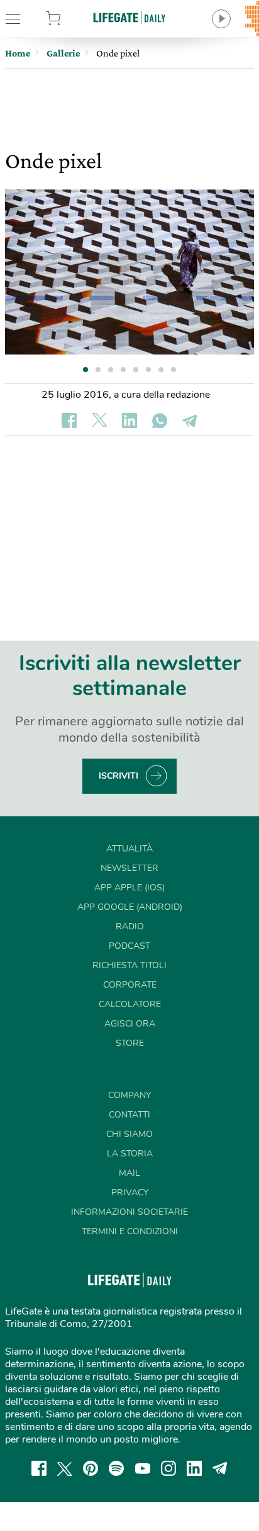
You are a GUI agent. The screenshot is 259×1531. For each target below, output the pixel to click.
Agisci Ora (129, 1024)
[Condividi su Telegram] (189, 420)
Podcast (129, 946)
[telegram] (220, 1468)
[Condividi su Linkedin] (129, 420)
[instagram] (168, 1468)
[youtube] (142, 1468)
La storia (130, 1154)
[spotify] (116, 1468)
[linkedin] (194, 1468)
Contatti (129, 1115)
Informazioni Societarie (129, 1212)
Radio (130, 926)
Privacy (129, 1192)
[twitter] (64, 1468)
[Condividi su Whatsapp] (159, 420)
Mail (129, 1173)
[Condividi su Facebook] (69, 420)
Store (71, 19)
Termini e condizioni (130, 1231)
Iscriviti (118, 776)
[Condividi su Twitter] (99, 420)
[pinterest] (90, 1468)
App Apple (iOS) (129, 888)
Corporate (130, 985)
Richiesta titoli (129, 965)
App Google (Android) (129, 907)
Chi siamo (129, 1134)
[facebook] (39, 1468)
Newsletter (129, 868)
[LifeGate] (129, 17)
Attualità (129, 849)
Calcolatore (130, 1004)
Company (129, 1095)
